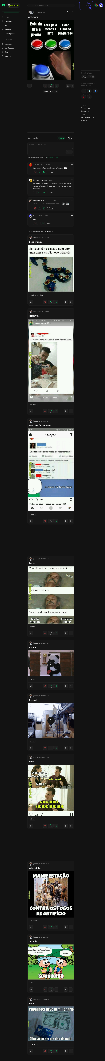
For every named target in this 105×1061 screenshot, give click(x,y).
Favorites (8, 40)
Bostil (92, 77)
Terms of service (87, 117)
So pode (33, 941)
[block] (72, 86)
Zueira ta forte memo (40, 425)
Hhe (35, 216)
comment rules (52, 157)
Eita (32, 983)
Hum (33, 819)
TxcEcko (36, 165)
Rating (61, 138)
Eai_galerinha (38, 180)
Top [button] (6, 25)
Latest (7, 17)
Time (70, 138)
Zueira (33, 514)
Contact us (85, 111)
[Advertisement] (90, 38)
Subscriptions (10, 33)
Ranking (8, 56)
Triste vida (34, 315)
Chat (6, 52)
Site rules (84, 114)
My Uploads (9, 48)
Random (8, 29)
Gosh (33, 679)
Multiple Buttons (51, 91)
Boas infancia (36, 241)
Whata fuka (35, 868)
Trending (8, 21)
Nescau (34, 405)
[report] (68, 86)
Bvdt (33, 627)
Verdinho (34, 1044)
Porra (32, 563)
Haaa (31, 761)
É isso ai (33, 700)
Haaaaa (34, 920)
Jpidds (35, 238)
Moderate (9, 44)
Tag (84, 77)
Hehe (31, 1003)
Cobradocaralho (37, 295)
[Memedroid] (3, 5)
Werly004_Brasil (39, 200)
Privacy (84, 120)
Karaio (32, 647)
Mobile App (85, 108)
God (32, 741)
